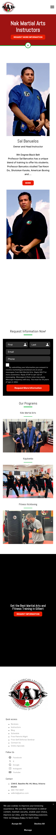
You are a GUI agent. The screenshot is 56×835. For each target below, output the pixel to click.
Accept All (17, 824)
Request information (28, 614)
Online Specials (17, 746)
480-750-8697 (17, 790)
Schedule (15, 733)
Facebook (17, 758)
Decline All (39, 824)
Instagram (17, 769)
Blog (13, 730)
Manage (28, 830)
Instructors (16, 727)
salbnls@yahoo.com (20, 793)
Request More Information (28, 37)
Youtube (17, 772)
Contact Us (16, 743)
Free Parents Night (19, 736)
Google (16, 765)
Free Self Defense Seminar (23, 740)
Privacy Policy (19, 818)
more (28, 183)
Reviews (14, 724)
